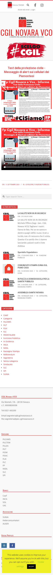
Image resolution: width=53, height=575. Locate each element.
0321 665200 (10, 410)
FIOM (5, 452)
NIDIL (5, 348)
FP (4, 465)
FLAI (5, 328)
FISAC (5, 455)
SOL (4, 502)
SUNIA (20, 273)
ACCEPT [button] (31, 566)
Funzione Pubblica (41, 184)
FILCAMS (7, 322)
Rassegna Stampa (24, 287)
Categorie (30, 184)
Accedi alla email (23, 10)
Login (33, 10)
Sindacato (7, 364)
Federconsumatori (11, 520)
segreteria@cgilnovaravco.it (19, 415)
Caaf (5, 495)
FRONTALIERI (9, 335)
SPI (4, 371)
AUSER (6, 523)
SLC (5, 367)
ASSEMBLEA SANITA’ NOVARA (31, 292)
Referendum (9, 354)
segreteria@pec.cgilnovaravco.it (19, 419)
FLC (5, 331)
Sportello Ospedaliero (28, 252)
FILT (5, 325)
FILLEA (5, 445)
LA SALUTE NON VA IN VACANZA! (32, 213)
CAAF (5, 315)
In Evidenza (8, 341)
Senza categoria (10, 361)
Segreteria (8, 358)
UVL (4, 505)
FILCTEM (6, 442)
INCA (5, 344)
